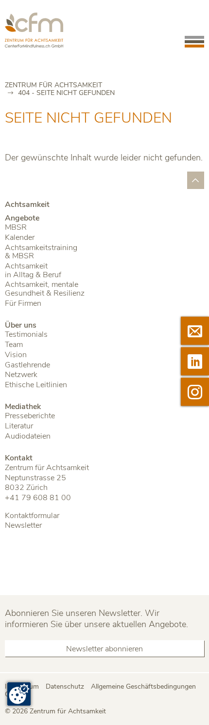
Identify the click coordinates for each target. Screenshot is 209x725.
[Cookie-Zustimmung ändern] (19, 694)
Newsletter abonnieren (104, 649)
